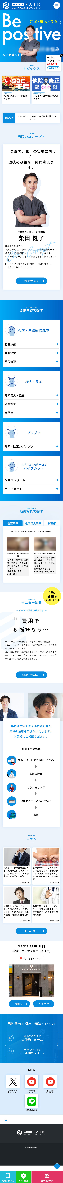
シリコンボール (15, 480)
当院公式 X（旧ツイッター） (12, 1091)
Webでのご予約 (32, 1038)
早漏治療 (10, 353)
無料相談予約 (47, 1181)
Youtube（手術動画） (50, 1091)
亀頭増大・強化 (15, 395)
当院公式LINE (31, 1110)
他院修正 (10, 361)
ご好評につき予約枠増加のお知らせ (37, 117)
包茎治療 (10, 344)
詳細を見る (53, 68)
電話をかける (8, 1181)
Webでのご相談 (32, 1051)
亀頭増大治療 (33, 523)
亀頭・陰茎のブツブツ (19, 446)
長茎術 (9, 412)
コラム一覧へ (31, 931)
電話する (19, 1004)
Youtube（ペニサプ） (31, 1091)
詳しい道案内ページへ (32, 959)
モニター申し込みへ (31, 675)
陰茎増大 (10, 404)
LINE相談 (23, 1181)
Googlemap (43, 1004)
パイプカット (13, 488)
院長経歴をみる (31, 281)
